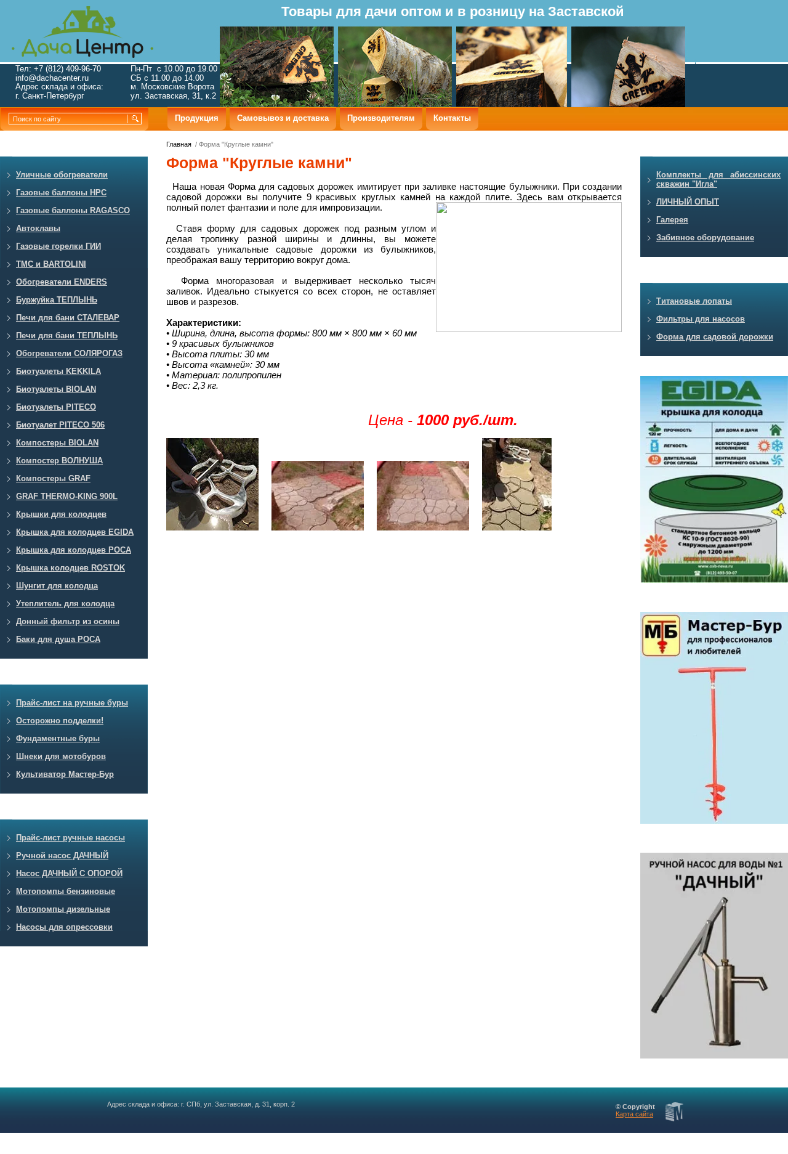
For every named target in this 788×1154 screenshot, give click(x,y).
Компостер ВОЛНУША (59, 460)
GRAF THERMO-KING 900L (67, 496)
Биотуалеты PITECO (56, 407)
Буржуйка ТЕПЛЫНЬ (56, 299)
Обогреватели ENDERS (61, 281)
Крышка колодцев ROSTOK (70, 567)
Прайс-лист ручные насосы (70, 837)
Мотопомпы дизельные (63, 909)
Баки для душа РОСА (58, 639)
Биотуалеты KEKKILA (58, 371)
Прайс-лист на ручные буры (72, 702)
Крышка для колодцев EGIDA (75, 532)
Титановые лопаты (694, 301)
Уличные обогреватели (62, 174)
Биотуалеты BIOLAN (56, 389)
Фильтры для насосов (700, 318)
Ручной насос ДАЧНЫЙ (62, 855)
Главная (178, 144)
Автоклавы (38, 228)
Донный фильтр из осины (67, 621)
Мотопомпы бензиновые (65, 891)
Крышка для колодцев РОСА (73, 550)
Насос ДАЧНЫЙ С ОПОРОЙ (69, 873)
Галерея (672, 219)
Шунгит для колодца (57, 585)
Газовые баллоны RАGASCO (73, 210)
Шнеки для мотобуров (61, 756)
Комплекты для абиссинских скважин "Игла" (718, 179)
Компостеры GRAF (53, 478)
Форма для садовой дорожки (714, 336)
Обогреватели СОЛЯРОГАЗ (69, 353)
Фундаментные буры (58, 738)
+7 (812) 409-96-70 (67, 68)
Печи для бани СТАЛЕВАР (67, 317)
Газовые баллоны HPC (61, 192)
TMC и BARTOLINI (51, 264)
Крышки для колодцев (61, 514)
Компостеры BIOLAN (57, 442)
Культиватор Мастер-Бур (65, 774)
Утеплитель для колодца (65, 603)
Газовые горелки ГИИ (58, 246)
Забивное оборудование (705, 237)
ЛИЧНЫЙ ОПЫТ (687, 201)
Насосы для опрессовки (64, 927)
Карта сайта (634, 1114)
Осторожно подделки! (59, 720)
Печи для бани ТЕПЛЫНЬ (67, 335)
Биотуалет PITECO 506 (60, 424)
